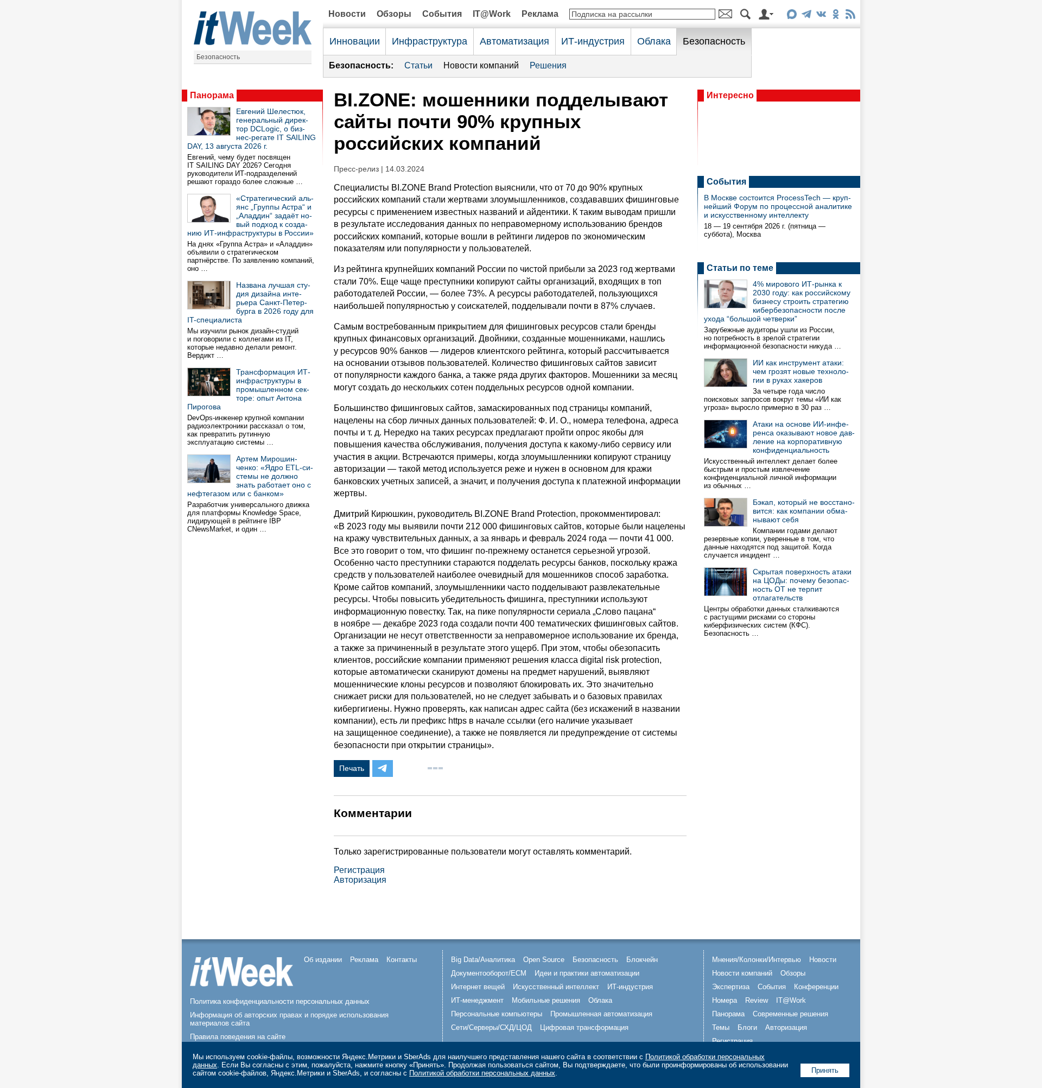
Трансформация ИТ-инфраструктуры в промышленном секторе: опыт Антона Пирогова (248, 389)
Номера (724, 1000)
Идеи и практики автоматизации (587, 973)
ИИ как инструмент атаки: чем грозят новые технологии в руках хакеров (801, 371)
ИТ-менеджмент (477, 1000)
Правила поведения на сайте (237, 1037)
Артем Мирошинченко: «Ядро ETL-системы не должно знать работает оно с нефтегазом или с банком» (250, 476)
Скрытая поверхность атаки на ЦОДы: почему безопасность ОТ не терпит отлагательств (802, 584)
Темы (720, 1027)
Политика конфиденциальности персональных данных (280, 1001)
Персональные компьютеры (496, 1014)
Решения (548, 65)
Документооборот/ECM (488, 973)
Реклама (540, 13)
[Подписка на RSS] (850, 16)
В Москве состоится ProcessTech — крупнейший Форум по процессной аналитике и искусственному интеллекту (778, 206)
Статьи (418, 65)
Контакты (401, 960)
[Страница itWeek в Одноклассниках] (835, 16)
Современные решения (790, 1014)
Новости (347, 13)
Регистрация (359, 870)
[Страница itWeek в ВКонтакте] (821, 16)
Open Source (543, 960)
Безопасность (218, 57)
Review (756, 1000)
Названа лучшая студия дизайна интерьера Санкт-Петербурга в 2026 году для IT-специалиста (250, 302)
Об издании (323, 960)
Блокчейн (642, 960)
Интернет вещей (478, 987)
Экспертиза (730, 987)
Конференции (816, 987)
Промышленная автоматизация (601, 1014)
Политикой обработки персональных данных (482, 1073)
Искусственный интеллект (556, 987)
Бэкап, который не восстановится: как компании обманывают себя (804, 511)
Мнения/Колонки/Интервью (756, 960)
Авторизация (360, 879)
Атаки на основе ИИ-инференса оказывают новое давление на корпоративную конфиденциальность (804, 437)
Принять (824, 1070)
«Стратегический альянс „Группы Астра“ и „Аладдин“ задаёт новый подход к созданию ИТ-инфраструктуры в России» (250, 215)
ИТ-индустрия (593, 41)
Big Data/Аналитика (483, 960)
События (442, 13)
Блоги (747, 1027)
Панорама (212, 95)
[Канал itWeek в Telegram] (806, 16)
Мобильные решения (546, 1000)
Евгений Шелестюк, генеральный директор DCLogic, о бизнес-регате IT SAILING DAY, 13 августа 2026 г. (251, 128)
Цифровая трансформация (584, 1027)
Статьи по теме (740, 268)
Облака (654, 41)
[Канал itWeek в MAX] (791, 16)
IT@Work (492, 13)
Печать (351, 768)
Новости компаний (481, 65)
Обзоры (394, 13)
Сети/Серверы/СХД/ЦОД (491, 1027)
